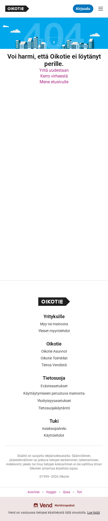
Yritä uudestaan (54, 70)
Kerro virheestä (54, 76)
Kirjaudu (83, 9)
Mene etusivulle (54, 81)
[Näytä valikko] (100, 8)
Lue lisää (93, 512)
